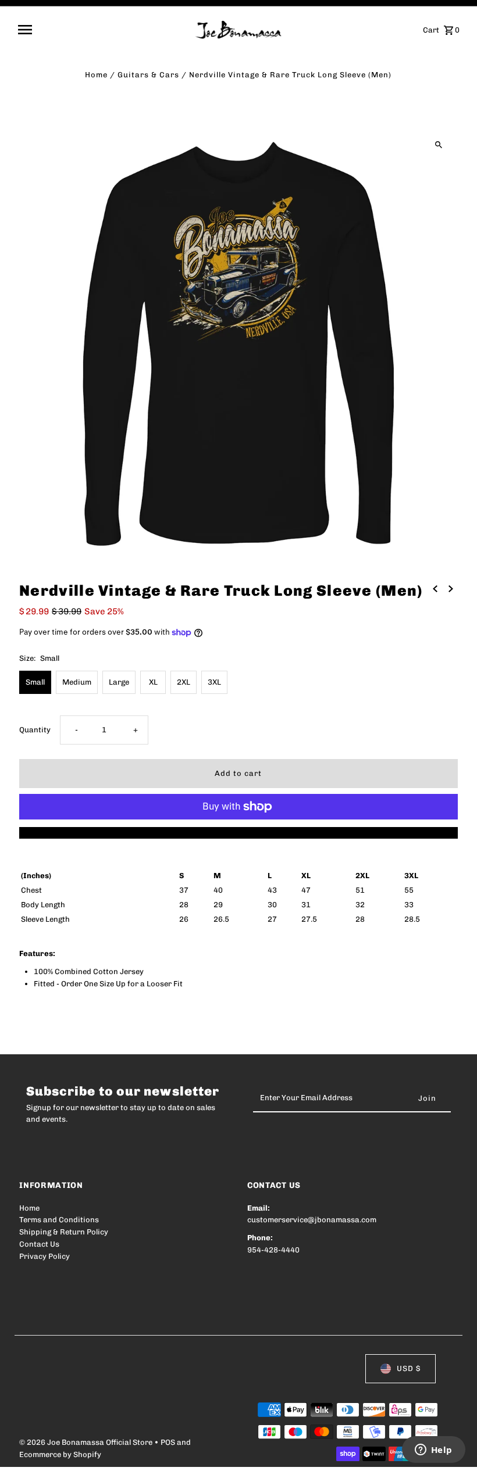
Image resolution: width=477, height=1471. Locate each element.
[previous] (435, 589)
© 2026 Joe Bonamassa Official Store (86, 1442)
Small (35, 682)
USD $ (409, 1368)
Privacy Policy (44, 1256)
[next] (451, 589)
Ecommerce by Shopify (60, 1454)
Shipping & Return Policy (63, 1231)
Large (119, 682)
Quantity (35, 729)
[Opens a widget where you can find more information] (433, 1450)
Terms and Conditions (59, 1219)
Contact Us (39, 1244)
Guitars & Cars (148, 74)
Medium (76, 682)
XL (153, 682)
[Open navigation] (102, 29)
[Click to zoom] (439, 145)
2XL (183, 682)
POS (168, 1442)
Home (96, 74)
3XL (214, 682)
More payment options (238, 832)
